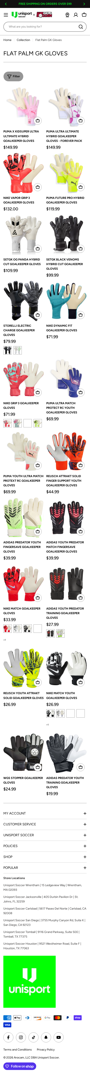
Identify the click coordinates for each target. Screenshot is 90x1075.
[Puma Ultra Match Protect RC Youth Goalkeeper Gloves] (66, 378)
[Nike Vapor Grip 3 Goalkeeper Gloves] (23, 173)
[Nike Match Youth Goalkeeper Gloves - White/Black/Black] (50, 713)
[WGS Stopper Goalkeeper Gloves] (23, 753)
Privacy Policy (46, 1049)
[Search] (80, 26)
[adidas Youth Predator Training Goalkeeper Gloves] (66, 584)
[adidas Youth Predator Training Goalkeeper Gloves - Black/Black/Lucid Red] (50, 633)
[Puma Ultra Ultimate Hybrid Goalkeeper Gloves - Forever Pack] (66, 106)
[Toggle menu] (5, 14)
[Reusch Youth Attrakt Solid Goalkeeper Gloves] (23, 668)
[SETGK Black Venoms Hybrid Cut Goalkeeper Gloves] (66, 235)
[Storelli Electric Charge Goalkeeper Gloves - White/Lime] (17, 350)
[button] (5, 3)
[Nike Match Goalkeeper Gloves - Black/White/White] (27, 628)
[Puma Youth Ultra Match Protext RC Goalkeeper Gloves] (23, 451)
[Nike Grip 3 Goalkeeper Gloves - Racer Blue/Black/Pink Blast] (27, 423)
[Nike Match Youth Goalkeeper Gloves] (66, 668)
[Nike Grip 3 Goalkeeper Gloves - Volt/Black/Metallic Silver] (37, 423)
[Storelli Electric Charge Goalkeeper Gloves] (23, 301)
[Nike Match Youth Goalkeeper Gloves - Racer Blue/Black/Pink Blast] (80, 713)
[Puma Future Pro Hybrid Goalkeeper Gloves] (66, 173)
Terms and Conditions (17, 1049)
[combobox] (45, 27)
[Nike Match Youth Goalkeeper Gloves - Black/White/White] (60, 713)
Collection (23, 40)
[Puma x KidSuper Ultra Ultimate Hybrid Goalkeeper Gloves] (23, 106)
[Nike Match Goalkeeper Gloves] (23, 584)
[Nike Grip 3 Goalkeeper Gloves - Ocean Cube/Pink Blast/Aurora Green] (17, 423)
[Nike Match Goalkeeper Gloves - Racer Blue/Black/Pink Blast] (37, 628)
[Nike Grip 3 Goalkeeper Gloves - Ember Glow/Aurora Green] (7, 423)
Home (7, 40)
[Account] (75, 14)
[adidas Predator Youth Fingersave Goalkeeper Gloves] (23, 517)
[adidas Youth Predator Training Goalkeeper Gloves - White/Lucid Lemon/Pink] (60, 633)
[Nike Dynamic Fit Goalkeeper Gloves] (66, 301)
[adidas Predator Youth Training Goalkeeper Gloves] (66, 753)
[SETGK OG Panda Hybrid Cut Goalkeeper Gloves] (23, 235)
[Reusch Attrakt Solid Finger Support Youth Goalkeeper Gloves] (66, 451)
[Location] (67, 14)
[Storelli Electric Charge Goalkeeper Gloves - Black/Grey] (7, 350)
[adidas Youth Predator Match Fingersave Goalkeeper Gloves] (66, 517)
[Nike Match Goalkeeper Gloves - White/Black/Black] (17, 628)
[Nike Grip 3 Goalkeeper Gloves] (23, 378)
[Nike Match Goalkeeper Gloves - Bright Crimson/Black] (7, 628)
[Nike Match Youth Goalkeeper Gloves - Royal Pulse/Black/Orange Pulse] (70, 713)
